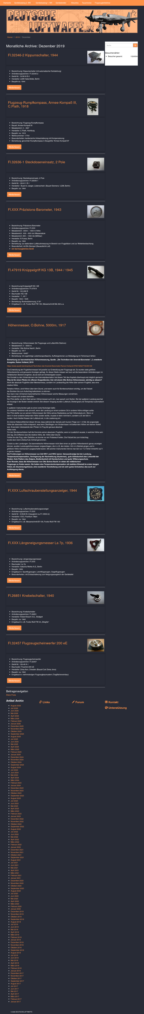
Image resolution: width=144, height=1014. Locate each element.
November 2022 (17, 821)
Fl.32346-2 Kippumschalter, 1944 (33, 55)
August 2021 (16, 860)
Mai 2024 (14, 775)
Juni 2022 (15, 834)
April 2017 (15, 993)
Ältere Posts (11, 695)
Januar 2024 (16, 785)
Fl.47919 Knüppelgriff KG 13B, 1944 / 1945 (40, 269)
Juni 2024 (15, 772)
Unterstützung (117, 708)
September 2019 (17, 919)
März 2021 (15, 873)
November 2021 (17, 852)
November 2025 (17, 728)
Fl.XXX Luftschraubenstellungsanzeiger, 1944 (42, 490)
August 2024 (16, 767)
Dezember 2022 (17, 819)
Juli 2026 (14, 708)
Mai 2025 (14, 744)
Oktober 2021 (16, 855)
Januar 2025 (16, 754)
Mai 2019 (14, 929)
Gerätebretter (61, 2)
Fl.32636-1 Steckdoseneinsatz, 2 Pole (36, 161)
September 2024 (17, 764)
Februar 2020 (16, 906)
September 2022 (17, 826)
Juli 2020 (14, 893)
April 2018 (15, 963)
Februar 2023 (16, 813)
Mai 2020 (14, 898)
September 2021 (17, 857)
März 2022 (15, 842)
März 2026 (15, 718)
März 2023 (15, 811)
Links (46, 702)
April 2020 (15, 901)
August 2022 (16, 829)
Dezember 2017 (17, 973)
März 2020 (15, 903)
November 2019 (17, 914)
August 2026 (16, 705)
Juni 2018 (15, 957)
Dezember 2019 (17, 911)
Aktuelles (75, 2)
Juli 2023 (14, 800)
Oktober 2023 (16, 793)
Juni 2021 (15, 865)
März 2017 (15, 996)
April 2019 (15, 932)
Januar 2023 (16, 816)
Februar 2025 (16, 752)
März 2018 (15, 965)
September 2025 (17, 734)
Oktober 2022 (16, 824)
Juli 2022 (14, 831)
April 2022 (15, 839)
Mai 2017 (14, 991)
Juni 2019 (15, 927)
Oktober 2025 (16, 731)
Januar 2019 (16, 939)
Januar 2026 (16, 723)
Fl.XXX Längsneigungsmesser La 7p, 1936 (40, 542)
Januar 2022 (16, 847)
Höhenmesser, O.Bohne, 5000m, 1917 (37, 325)
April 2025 (15, 746)
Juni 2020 (15, 896)
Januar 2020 (16, 909)
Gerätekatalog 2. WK (22, 2)
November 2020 (17, 883)
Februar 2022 (16, 844)
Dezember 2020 (17, 880)
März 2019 (15, 934)
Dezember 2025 (17, 726)
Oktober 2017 (16, 978)
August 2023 (16, 798)
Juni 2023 (15, 803)
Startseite (7, 2)
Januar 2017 (16, 1001)
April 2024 (15, 777)
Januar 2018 (16, 970)
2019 (18, 37)
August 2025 (16, 736)
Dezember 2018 (17, 942)
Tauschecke (86, 2)
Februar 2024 (16, 782)
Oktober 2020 (16, 885)
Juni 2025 (15, 741)
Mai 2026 (14, 713)
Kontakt (113, 702)
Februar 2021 (16, 875)
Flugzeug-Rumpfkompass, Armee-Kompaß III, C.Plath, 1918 (42, 104)
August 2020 (16, 891)
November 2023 (17, 790)
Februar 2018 (16, 968)
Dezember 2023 (17, 788)
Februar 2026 (16, 721)
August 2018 (16, 952)
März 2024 (15, 780)
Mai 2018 (14, 960)
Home (9, 37)
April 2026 (15, 716)
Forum (79, 702)
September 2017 (17, 981)
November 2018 (17, 945)
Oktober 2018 (16, 947)
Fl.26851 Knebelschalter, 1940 (31, 595)
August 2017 (16, 983)
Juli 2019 (14, 924)
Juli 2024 (14, 770)
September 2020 (17, 888)
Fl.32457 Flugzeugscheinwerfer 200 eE (37, 643)
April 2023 (15, 808)
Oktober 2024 (16, 762)
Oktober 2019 (16, 916)
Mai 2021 (14, 867)
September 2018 (17, 950)
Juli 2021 (14, 862)
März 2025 (15, 749)
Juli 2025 (14, 739)
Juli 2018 (14, 955)
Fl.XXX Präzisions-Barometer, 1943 (34, 209)
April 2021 (15, 870)
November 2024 (17, 759)
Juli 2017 (14, 986)
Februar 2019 (16, 937)
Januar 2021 (16, 878)
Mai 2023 (14, 806)
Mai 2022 (14, 837)
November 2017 (17, 975)
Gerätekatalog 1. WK (44, 2)
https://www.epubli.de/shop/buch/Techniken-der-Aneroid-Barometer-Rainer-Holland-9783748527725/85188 (49, 366)
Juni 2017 (15, 988)
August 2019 (16, 921)
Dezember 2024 (17, 757)
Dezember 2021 (17, 849)
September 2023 (17, 795)
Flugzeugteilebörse (102, 2)
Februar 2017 (16, 999)
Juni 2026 (15, 710)
